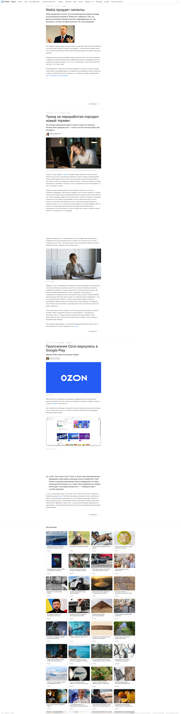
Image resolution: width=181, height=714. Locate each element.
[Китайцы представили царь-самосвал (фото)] (79, 586)
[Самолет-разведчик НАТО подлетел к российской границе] (79, 677)
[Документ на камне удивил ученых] (56, 586)
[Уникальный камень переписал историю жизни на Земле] (101, 586)
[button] (60, 34)
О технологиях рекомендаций (158, 713)
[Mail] (2, 1)
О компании (6, 713)
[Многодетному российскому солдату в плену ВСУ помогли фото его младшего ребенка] (79, 564)
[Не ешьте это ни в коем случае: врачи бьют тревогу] (124, 541)
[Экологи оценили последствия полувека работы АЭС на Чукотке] (101, 654)
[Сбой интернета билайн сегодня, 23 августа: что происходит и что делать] (101, 699)
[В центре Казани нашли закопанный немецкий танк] (124, 677)
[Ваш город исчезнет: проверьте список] (56, 699)
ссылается (54, 403)
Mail (2, 713)
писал (59, 496)
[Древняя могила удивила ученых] (79, 541)
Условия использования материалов (143, 713)
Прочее (64, 6)
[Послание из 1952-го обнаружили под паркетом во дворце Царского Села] (124, 586)
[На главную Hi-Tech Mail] (6, 1)
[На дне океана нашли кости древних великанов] (124, 632)
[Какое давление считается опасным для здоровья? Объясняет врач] (124, 654)
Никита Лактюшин (55, 358)
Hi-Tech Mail (62, 112)
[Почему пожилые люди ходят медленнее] (124, 609)
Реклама (12, 713)
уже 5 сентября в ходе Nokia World (57, 75)
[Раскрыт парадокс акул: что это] (79, 632)
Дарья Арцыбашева (55, 133)
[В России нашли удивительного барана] (101, 541)
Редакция (133, 713)
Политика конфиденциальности (171, 713)
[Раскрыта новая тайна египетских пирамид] (101, 609)
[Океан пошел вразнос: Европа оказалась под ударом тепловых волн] (79, 654)
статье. (76, 326)
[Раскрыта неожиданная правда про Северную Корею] (56, 632)
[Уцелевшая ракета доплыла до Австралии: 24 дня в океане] (56, 541)
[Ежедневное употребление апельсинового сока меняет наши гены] (124, 699)
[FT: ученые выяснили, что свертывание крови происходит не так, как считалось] (79, 699)
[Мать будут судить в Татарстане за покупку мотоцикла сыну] (101, 564)
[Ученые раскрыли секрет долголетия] (124, 564)
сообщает (66, 174)
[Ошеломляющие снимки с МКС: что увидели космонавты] (56, 564)
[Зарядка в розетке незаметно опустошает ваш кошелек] (79, 609)
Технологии (68, 342)
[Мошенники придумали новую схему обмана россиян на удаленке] (56, 654)
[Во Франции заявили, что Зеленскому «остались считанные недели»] (56, 609)
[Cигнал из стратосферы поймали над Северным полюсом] (56, 677)
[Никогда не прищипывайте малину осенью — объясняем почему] (101, 677)
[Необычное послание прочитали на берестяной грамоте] (101, 632)
